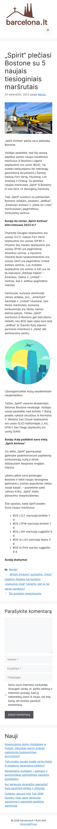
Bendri (13, 569)
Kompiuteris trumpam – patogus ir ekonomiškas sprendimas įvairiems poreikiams (27, 775)
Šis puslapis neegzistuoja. (25, 593)
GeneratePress (28, 824)
